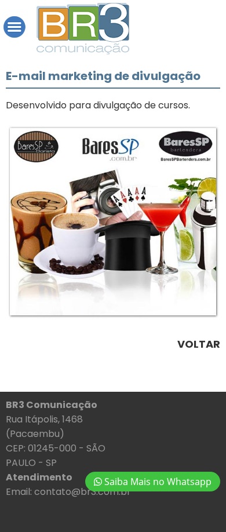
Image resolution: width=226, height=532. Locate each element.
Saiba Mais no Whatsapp (157, 481)
